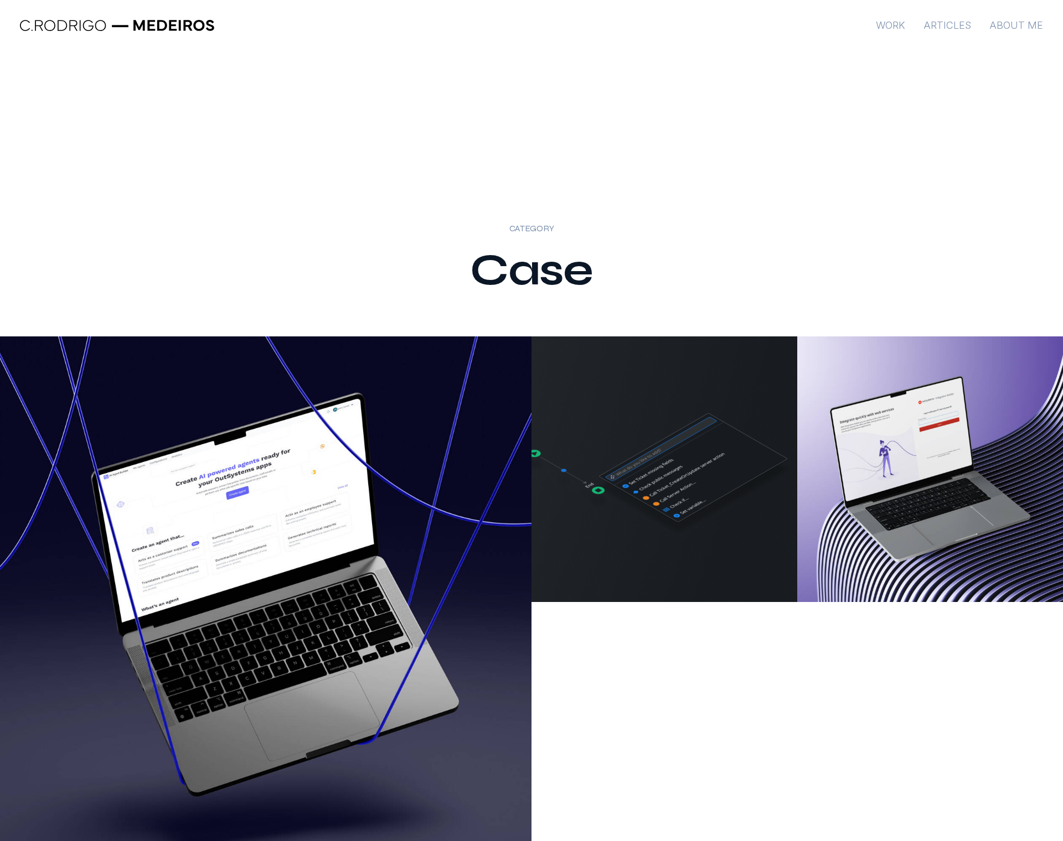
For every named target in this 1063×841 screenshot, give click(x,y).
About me (1016, 25)
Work (890, 25)
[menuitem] (894, 25)
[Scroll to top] (1041, 796)
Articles (947, 25)
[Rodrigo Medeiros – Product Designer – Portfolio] (117, 25)
